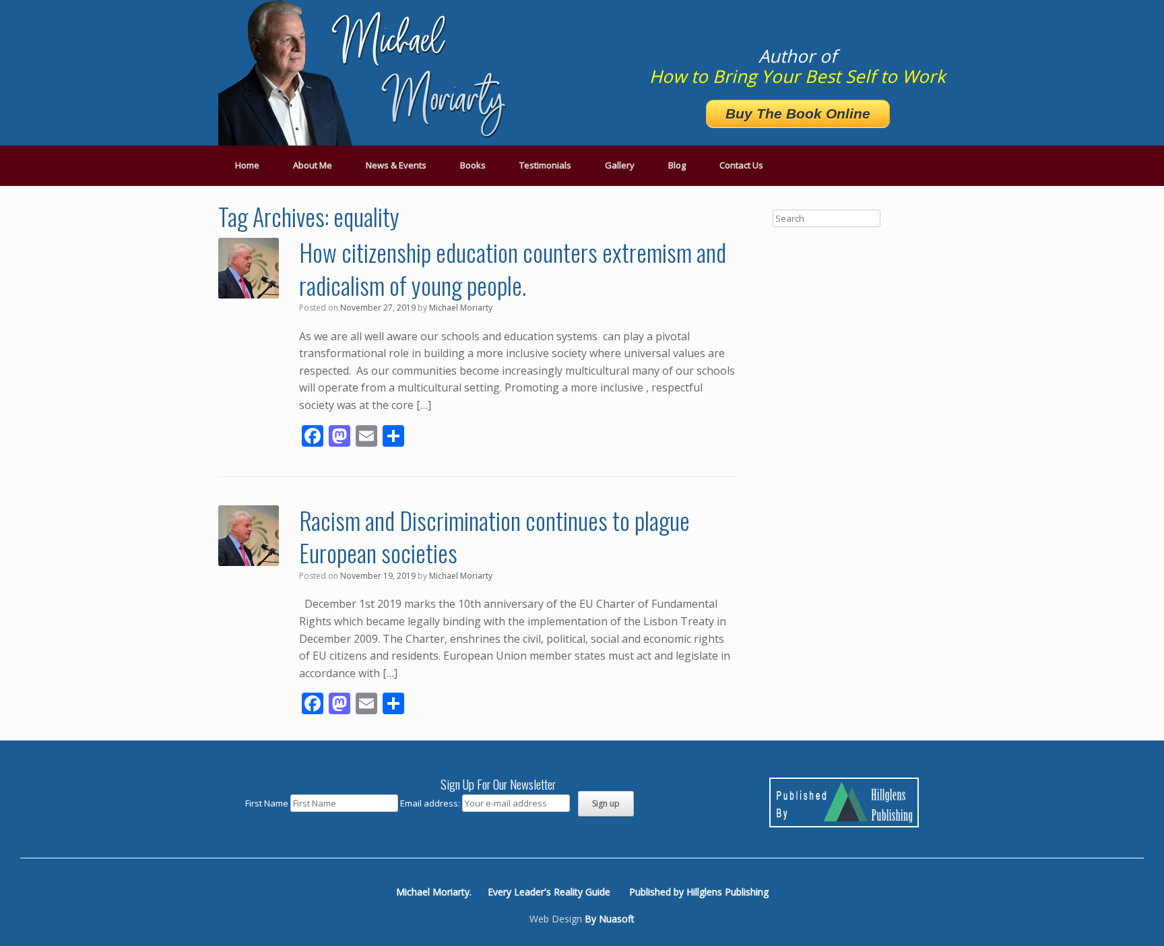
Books (473, 165)
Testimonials (545, 165)
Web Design (555, 918)
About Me (312, 165)
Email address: (431, 803)
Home (247, 165)
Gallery (620, 165)
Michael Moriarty (460, 307)
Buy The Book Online (797, 113)
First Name (266, 803)
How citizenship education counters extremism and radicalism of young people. (512, 268)
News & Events (396, 165)
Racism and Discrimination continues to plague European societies (494, 536)
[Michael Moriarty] (366, 73)
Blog (677, 165)
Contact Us (741, 165)
